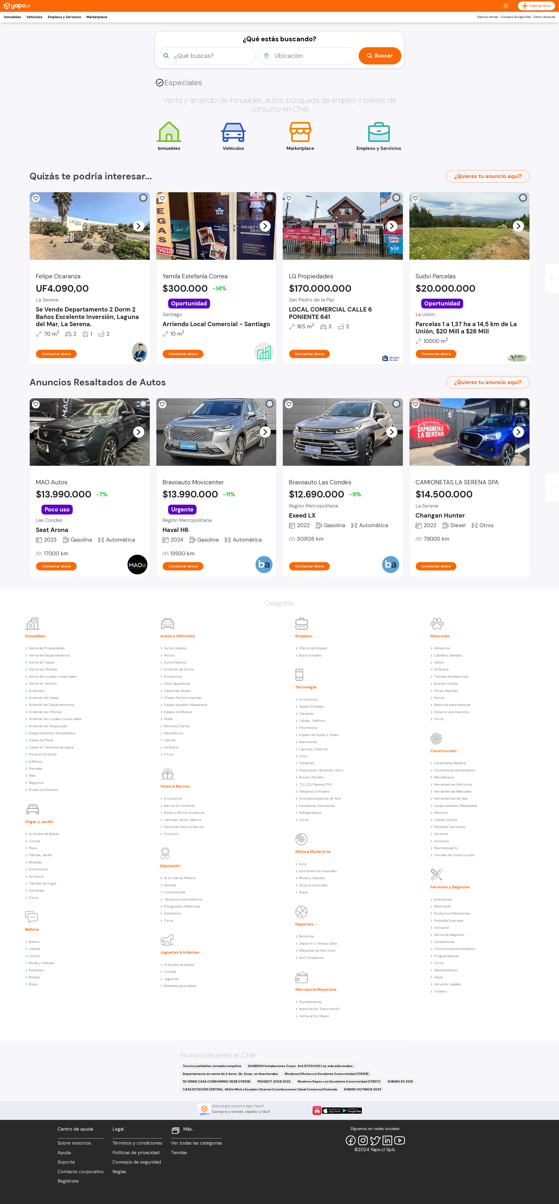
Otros (33, 897)
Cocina (34, 841)
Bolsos (34, 941)
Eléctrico (441, 812)
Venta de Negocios (449, 934)
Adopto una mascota (451, 712)
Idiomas (170, 885)
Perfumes (36, 970)
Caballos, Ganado (448, 655)
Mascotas (440, 636)
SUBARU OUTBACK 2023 (362, 1089)
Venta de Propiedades (47, 648)
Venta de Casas (41, 662)
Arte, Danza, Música (179, 878)
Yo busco (171, 834)
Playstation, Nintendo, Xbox (321, 770)
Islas (32, 775)
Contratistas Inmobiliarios (454, 770)
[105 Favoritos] (415, 198)
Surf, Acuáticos (311, 957)
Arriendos (37, 690)
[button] (138, 225)
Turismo (440, 991)
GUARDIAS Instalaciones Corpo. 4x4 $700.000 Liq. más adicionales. (301, 1066)
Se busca (36, 876)
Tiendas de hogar (43, 883)
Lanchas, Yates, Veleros (182, 820)
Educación (170, 865)
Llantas (170, 740)
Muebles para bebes (180, 986)
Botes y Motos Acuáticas (184, 812)
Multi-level (442, 906)
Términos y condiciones (137, 1143)
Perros (439, 697)
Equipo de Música (178, 712)
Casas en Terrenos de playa (51, 747)
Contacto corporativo (81, 1172)
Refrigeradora (310, 812)
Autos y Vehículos (177, 636)
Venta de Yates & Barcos (184, 827)
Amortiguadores (177, 683)
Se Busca (171, 747)
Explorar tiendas (488, 17)
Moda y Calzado (42, 963)
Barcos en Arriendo (179, 805)
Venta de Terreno (43, 683)
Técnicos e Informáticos (183, 899)
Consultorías (444, 941)
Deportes (304, 924)
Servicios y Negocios (450, 887)
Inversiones (443, 899)
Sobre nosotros (74, 1143)
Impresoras (308, 742)
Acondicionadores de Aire (320, 798)
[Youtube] (399, 1140)
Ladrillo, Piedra (445, 820)
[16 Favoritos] (162, 198)
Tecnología (305, 687)
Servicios (441, 834)
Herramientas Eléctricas (453, 784)
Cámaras (306, 713)
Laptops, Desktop (313, 749)
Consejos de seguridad (516, 17)
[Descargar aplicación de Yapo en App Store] (332, 1110)
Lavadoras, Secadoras (317, 805)
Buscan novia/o (446, 683)
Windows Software (314, 791)
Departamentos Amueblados (52, 733)
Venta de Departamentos (49, 655)
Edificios (35, 761)
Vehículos (34, 17)
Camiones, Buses (177, 690)
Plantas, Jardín (40, 855)
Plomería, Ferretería (449, 827)
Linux (303, 756)
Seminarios (172, 913)
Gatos (439, 662)
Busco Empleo (310, 655)
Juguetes (171, 979)
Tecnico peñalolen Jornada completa (212, 1066)
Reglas (119, 1172)
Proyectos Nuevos (43, 789)
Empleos (303, 636)
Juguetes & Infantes (179, 952)
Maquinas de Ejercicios (317, 950)
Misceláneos (444, 777)
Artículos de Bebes (44, 834)
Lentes (34, 956)
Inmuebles (12, 17)
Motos (169, 655)
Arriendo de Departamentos (51, 704)
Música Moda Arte (313, 851)
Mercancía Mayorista (315, 989)
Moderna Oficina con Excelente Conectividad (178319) (327, 1074)
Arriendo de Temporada (48, 726)
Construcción (443, 751)
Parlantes (306, 763)
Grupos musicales (313, 885)
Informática (308, 727)
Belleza (32, 929)
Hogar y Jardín (39, 821)
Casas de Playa (41, 740)
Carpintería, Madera (450, 763)
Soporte (66, 1162)
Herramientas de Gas (451, 798)
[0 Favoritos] (36, 198)
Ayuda (64, 1153)
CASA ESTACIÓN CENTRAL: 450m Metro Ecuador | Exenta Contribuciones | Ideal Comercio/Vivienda (260, 1089)
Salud (438, 977)
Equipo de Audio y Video (319, 735)
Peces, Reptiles (446, 690)
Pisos (33, 848)
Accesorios (173, 676)
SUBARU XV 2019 (400, 1081)
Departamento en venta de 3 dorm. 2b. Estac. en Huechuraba (230, 1074)
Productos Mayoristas (452, 913)
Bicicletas (306, 936)
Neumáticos (173, 733)
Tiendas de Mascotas (451, 676)
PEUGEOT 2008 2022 (274, 1081)
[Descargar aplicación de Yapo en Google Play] (352, 1110)
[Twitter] (375, 1140)
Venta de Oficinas (43, 669)
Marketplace (96, 17)
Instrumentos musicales (318, 871)
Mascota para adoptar (452, 704)
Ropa (33, 984)
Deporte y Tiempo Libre (318, 943)
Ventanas (36, 890)
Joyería (34, 948)
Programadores (446, 956)
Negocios (36, 782)
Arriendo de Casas (44, 697)
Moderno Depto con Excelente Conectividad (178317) (339, 1081)
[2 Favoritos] (289, 198)
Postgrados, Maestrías (182, 906)
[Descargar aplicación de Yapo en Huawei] (317, 1110)
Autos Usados (175, 648)
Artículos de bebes (179, 964)
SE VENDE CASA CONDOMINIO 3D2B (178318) (216, 1081)
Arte (302, 864)
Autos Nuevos (175, 662)
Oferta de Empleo (313, 648)
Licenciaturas (174, 892)
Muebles (35, 862)
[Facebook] (351, 1140)
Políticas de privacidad (135, 1153)
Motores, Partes (177, 726)
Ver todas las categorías (196, 1143)
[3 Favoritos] (415, 404)
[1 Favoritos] (36, 404)
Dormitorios (38, 869)
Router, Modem (311, 777)
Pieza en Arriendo (43, 754)
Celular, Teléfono (312, 720)
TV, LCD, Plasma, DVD (316, 784)
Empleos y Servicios (64, 17)
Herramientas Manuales (452, 791)
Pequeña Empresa (448, 920)
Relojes (34, 977)
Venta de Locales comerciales (53, 676)
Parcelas (35, 768)
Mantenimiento (446, 848)
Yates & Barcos (175, 786)
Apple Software (311, 706)
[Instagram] (363, 1140)
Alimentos (442, 648)
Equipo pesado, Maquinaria (185, 704)
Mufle (168, 719)
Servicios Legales (447, 984)
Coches (170, 971)
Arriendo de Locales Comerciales (55, 719)
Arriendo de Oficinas (45, 712)
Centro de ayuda (544, 17)
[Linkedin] (387, 1140)
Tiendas (179, 1153)
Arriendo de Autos (179, 669)
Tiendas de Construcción (454, 855)
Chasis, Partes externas (183, 697)
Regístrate (68, 1181)
